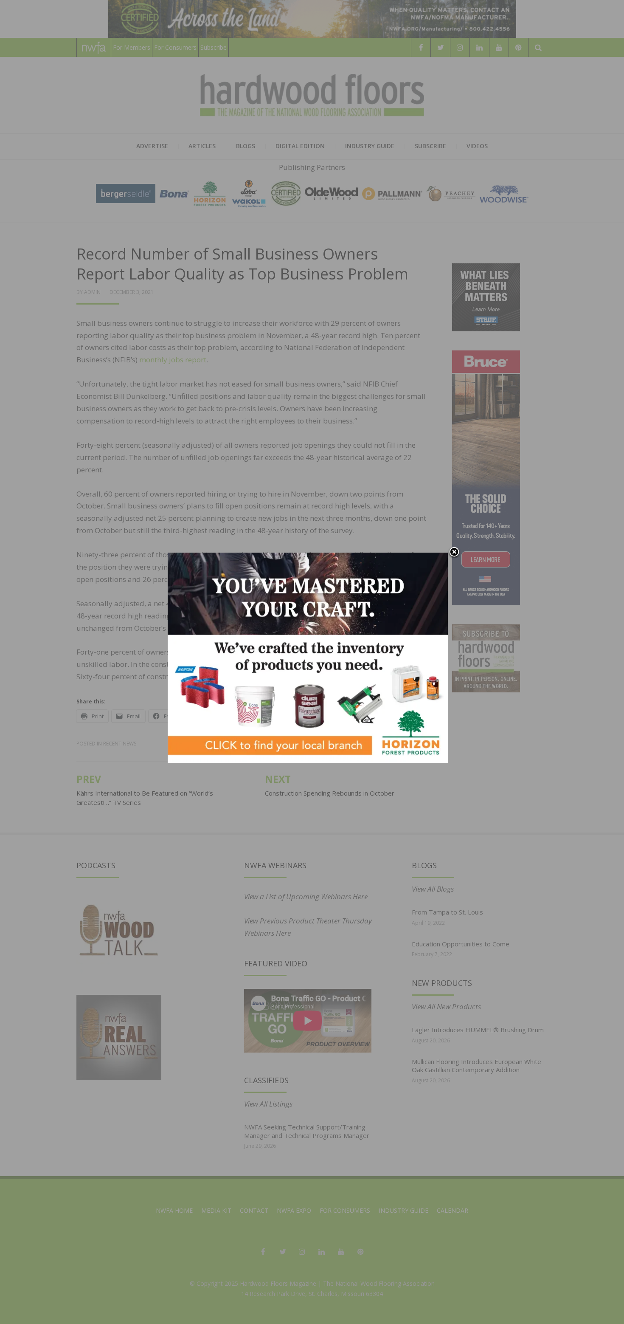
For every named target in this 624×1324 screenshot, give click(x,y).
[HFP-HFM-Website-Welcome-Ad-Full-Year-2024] (308, 657)
